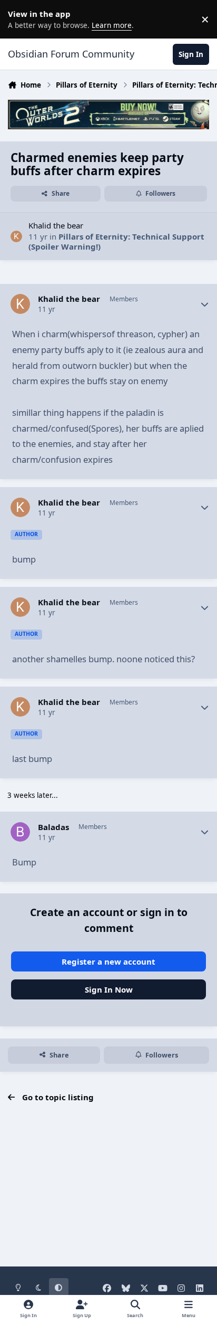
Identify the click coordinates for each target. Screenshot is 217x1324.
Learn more (21, 19)
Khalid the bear (55, 225)
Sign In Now (109, 989)
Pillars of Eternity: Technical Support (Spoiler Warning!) (116, 241)
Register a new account (108, 961)
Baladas (53, 827)
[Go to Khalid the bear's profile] (17, 237)
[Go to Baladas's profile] (21, 832)
